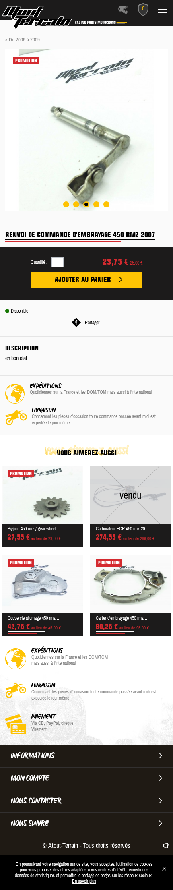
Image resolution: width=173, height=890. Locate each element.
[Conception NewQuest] (166, 845)
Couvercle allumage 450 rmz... (33, 618)
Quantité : (39, 262)
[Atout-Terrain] (48, 19)
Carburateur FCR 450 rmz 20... (122, 529)
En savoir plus (84, 881)
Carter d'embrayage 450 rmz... (121, 618)
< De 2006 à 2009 (22, 40)
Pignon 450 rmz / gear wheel (32, 529)
